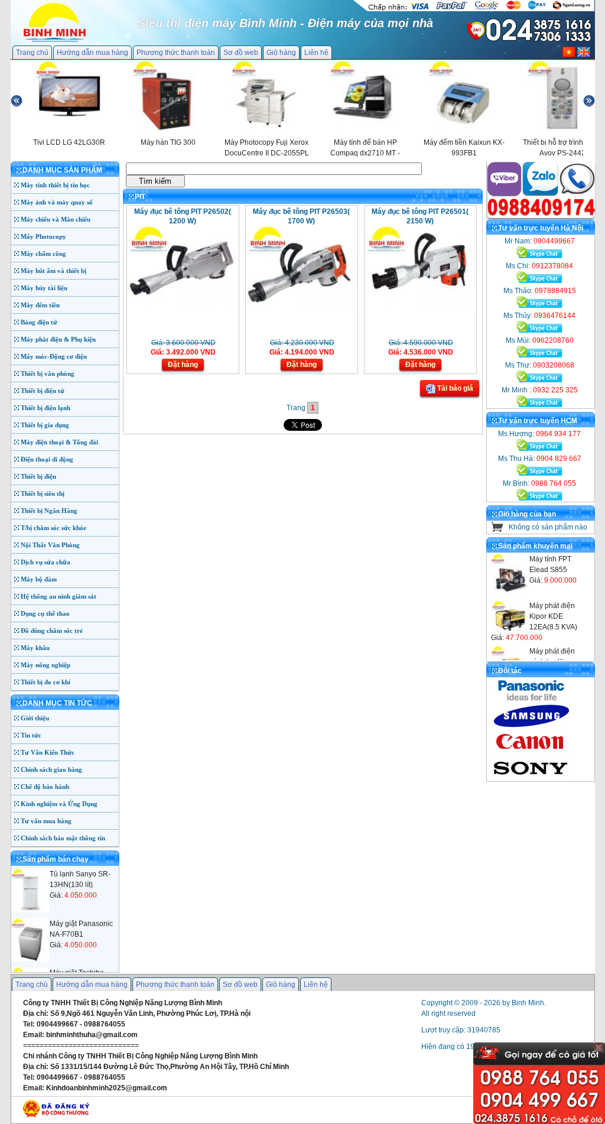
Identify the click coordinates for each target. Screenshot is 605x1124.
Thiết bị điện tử (42, 390)
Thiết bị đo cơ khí (45, 682)
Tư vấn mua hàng (46, 820)
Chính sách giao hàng (51, 769)
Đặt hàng (183, 364)
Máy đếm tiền (40, 304)
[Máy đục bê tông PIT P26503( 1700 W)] (300, 310)
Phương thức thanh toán (175, 52)
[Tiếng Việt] (568, 55)
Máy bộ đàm (39, 579)
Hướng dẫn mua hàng (92, 52)
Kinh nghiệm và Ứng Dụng (59, 803)
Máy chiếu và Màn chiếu (55, 219)
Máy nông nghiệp (45, 664)
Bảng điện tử (39, 322)
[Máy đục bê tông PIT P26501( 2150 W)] (419, 310)
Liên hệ (316, 52)
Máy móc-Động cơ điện (54, 356)
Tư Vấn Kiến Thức (47, 752)
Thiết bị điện (38, 476)
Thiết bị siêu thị (42, 493)
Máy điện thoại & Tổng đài (59, 442)
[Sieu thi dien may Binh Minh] (54, 41)
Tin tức (31, 735)
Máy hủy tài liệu (44, 287)
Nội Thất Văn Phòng (50, 544)
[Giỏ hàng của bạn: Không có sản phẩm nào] (497, 529)
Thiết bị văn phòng (47, 373)
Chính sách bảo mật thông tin (63, 838)
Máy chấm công (43, 253)
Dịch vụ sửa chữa (45, 562)
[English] (583, 55)
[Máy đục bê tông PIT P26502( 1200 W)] (181, 310)
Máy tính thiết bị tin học (55, 185)
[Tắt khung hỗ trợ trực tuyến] (598, 1047)
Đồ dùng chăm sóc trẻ (52, 630)
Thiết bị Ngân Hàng (49, 510)
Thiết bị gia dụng (45, 424)
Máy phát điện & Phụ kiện (58, 339)
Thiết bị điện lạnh (45, 407)
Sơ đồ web (240, 52)
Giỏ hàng (281, 52)
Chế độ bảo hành (45, 786)
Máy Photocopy (43, 236)
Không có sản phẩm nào (548, 527)
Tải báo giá (454, 388)
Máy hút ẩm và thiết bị (53, 270)
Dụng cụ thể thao (45, 613)
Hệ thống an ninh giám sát (58, 596)
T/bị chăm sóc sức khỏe (53, 527)
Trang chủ (32, 52)
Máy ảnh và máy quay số (57, 202)
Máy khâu (35, 647)
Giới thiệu (35, 718)
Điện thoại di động (47, 459)
